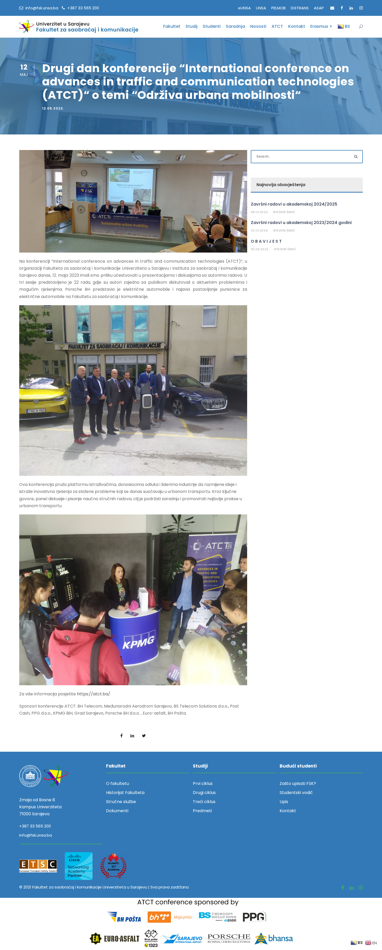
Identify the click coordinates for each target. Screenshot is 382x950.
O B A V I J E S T (266, 241)
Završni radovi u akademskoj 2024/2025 (294, 204)
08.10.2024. (259, 212)
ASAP (319, 8)
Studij (191, 26)
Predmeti (202, 811)
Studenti (212, 26)
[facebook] (342, 8)
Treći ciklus (204, 802)
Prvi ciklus (203, 783)
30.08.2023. (260, 249)
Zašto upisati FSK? (298, 783)
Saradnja (235, 26)
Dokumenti (117, 811)
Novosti (258, 26)
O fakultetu (117, 783)
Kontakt (296, 26)
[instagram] (361, 8)
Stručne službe (121, 802)
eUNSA (244, 8)
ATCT (277, 26)
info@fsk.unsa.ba (35, 835)
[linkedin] (351, 8)
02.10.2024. (259, 230)
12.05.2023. (53, 108)
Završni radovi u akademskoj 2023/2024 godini (301, 223)
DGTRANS (300, 8)
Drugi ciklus (204, 793)
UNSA (261, 8)
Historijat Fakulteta (125, 793)
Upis (284, 802)
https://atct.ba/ (93, 694)
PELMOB (278, 8)
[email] (332, 8)
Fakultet (171, 26)
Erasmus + (321, 26)
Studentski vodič (296, 793)
